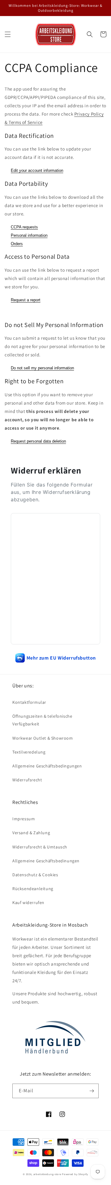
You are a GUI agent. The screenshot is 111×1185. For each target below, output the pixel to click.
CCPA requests (24, 227)
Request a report (25, 300)
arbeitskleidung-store (47, 1174)
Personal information (29, 235)
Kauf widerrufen (28, 902)
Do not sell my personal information (42, 368)
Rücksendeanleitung (32, 888)
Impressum (23, 819)
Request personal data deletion (38, 441)
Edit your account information (37, 170)
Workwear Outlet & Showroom (42, 738)
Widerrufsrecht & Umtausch (39, 847)
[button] (7, 34)
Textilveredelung (29, 752)
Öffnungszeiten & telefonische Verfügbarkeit (42, 720)
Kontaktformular (29, 702)
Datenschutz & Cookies (35, 874)
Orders (17, 243)
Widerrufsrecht (27, 780)
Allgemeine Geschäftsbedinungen (46, 861)
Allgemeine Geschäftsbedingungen (47, 766)
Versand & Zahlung (31, 832)
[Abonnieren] (91, 1091)
